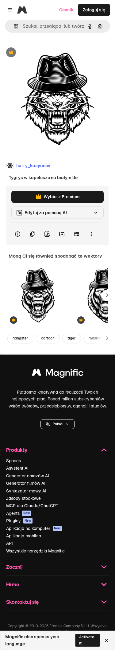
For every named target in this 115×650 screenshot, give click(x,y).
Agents (18, 513)
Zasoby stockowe (23, 498)
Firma (12, 584)
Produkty (16, 450)
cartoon (48, 338)
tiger (71, 338)
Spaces (13, 460)
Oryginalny (42, 53)
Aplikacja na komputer (33, 528)
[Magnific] (57, 374)
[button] (57, 424)
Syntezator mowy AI (26, 491)
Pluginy (18, 521)
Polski (57, 424)
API (9, 543)
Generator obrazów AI (27, 476)
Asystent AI (17, 468)
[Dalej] (107, 295)
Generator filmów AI (25, 483)
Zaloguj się (94, 10)
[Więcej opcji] (91, 234)
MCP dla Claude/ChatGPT (32, 505)
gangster (20, 338)
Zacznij (14, 567)
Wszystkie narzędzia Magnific (35, 551)
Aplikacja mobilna (23, 536)
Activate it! (86, 640)
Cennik (66, 10)
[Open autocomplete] (13, 26)
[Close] (106, 640)
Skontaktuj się (22, 602)
